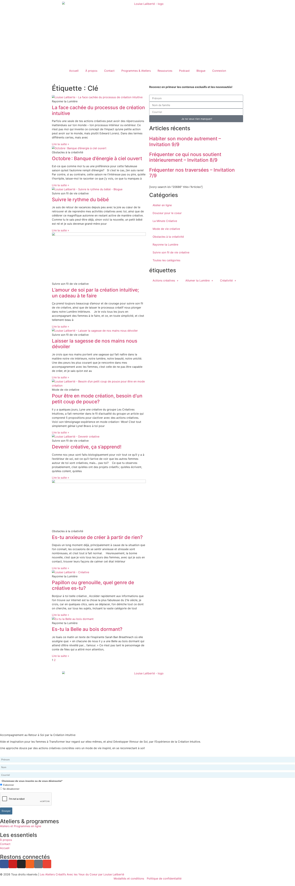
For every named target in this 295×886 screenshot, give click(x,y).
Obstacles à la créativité (168, 236)
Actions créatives (164, 280)
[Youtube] (13, 864)
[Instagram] (21, 864)
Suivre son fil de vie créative (171, 252)
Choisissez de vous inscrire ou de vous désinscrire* (32, 781)
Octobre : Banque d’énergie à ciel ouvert (97, 158)
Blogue (200, 70)
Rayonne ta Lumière (165, 244)
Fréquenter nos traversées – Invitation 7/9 (192, 173)
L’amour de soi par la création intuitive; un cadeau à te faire (95, 293)
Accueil (74, 70)
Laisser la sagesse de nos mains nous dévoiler (94, 344)
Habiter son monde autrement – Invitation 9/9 (185, 141)
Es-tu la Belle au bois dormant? (87, 629)
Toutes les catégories (166, 260)
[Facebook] (4, 864)
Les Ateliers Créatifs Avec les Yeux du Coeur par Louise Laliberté (82, 874)
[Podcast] (38, 864)
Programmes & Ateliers (136, 70)
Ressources (165, 70)
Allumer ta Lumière (197, 280)
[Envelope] (47, 864)
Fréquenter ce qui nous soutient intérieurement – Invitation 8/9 (185, 157)
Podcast (184, 70)
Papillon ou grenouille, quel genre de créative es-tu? (93, 585)
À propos (91, 70)
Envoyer (6, 811)
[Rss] (30, 864)
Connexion (219, 70)
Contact (109, 70)
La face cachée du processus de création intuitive (98, 110)
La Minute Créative (165, 221)
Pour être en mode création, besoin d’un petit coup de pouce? (97, 399)
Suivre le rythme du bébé (80, 199)
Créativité (226, 280)
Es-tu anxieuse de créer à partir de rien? (97, 537)
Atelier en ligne (162, 205)
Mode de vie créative (166, 228)
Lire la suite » (60, 144)
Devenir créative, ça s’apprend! (86, 447)
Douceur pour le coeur (167, 213)
